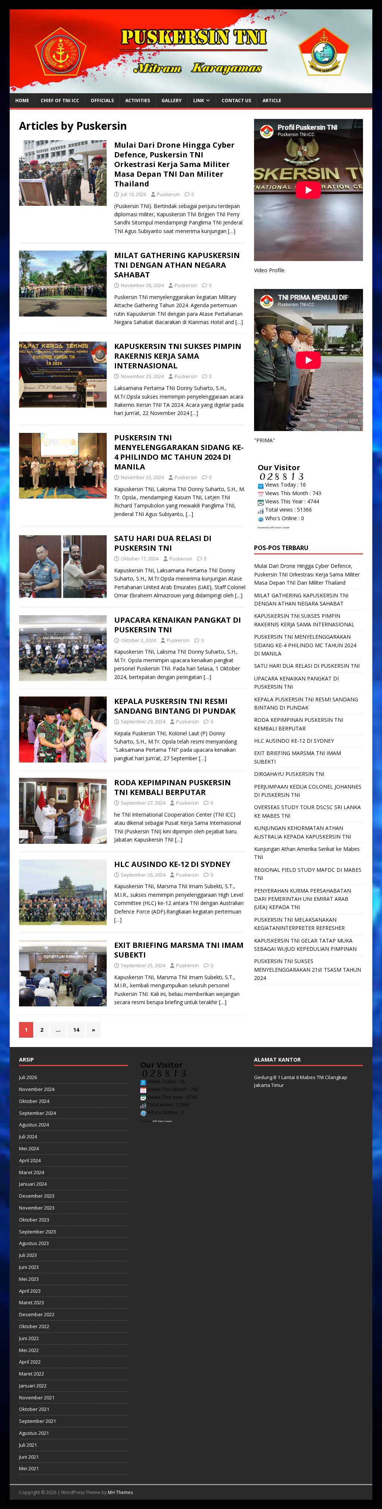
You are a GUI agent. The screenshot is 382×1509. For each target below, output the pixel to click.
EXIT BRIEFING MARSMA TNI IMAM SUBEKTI (179, 950)
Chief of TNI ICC (60, 100)
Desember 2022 (36, 1314)
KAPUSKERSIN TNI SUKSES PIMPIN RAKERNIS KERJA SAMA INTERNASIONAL (177, 356)
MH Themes (120, 1492)
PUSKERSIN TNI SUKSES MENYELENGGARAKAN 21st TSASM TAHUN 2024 (307, 969)
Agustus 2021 (34, 1433)
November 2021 (36, 1397)
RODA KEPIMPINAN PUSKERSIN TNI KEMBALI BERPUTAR (172, 787)
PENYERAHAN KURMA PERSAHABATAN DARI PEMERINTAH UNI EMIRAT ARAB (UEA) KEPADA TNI (302, 899)
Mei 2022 (29, 1350)
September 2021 (37, 1421)
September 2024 (37, 1113)
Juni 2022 (29, 1338)
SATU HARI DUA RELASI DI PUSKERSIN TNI (163, 543)
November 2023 (36, 1207)
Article (272, 100)
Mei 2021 (29, 1468)
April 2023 (30, 1291)
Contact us (236, 100)
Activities (137, 100)
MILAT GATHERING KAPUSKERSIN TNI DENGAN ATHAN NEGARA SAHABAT (177, 265)
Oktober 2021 (34, 1409)
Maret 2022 (31, 1373)
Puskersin (168, 194)
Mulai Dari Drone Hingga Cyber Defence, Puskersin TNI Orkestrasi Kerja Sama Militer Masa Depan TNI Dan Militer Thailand (174, 164)
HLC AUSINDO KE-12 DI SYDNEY (172, 864)
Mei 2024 (29, 1148)
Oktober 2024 (34, 1101)
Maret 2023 (31, 1302)
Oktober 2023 (34, 1219)
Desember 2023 (36, 1195)
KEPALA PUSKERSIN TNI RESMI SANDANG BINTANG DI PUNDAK (174, 706)
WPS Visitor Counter (279, 527)
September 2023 (37, 1231)
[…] (231, 231)
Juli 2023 (28, 1255)
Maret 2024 (31, 1172)
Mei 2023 (29, 1279)
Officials (102, 100)
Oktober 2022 (34, 1326)
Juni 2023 (29, 1267)
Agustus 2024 (34, 1124)
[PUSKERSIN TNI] (191, 88)
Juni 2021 (29, 1456)
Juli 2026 (28, 1077)
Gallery (172, 100)
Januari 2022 (33, 1385)
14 (76, 1029)
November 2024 (36, 1089)
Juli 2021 (28, 1445)
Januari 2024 (33, 1184)
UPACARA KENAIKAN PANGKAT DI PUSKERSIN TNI (177, 625)
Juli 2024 (28, 1136)
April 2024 (30, 1160)
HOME (22, 100)
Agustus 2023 (34, 1243)
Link (198, 100)
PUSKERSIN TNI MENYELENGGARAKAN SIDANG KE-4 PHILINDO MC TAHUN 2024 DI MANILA (179, 452)
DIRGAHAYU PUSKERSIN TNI (289, 773)
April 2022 (30, 1361)
